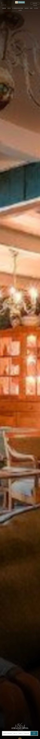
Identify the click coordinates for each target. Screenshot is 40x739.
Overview (4, 8)
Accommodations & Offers (17, 8)
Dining (31, 8)
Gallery (20, 10)
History (9, 8)
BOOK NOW (35, 3)
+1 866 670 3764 (35, 5)
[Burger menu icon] (1, 3)
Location (36, 8)
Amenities (26, 8)
